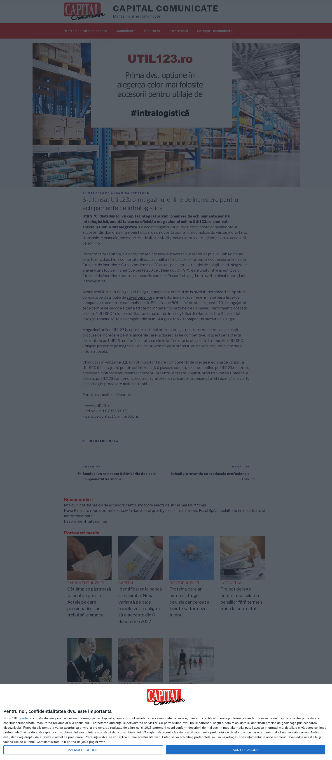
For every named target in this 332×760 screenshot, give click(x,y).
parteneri (26, 718)
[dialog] (166, 722)
